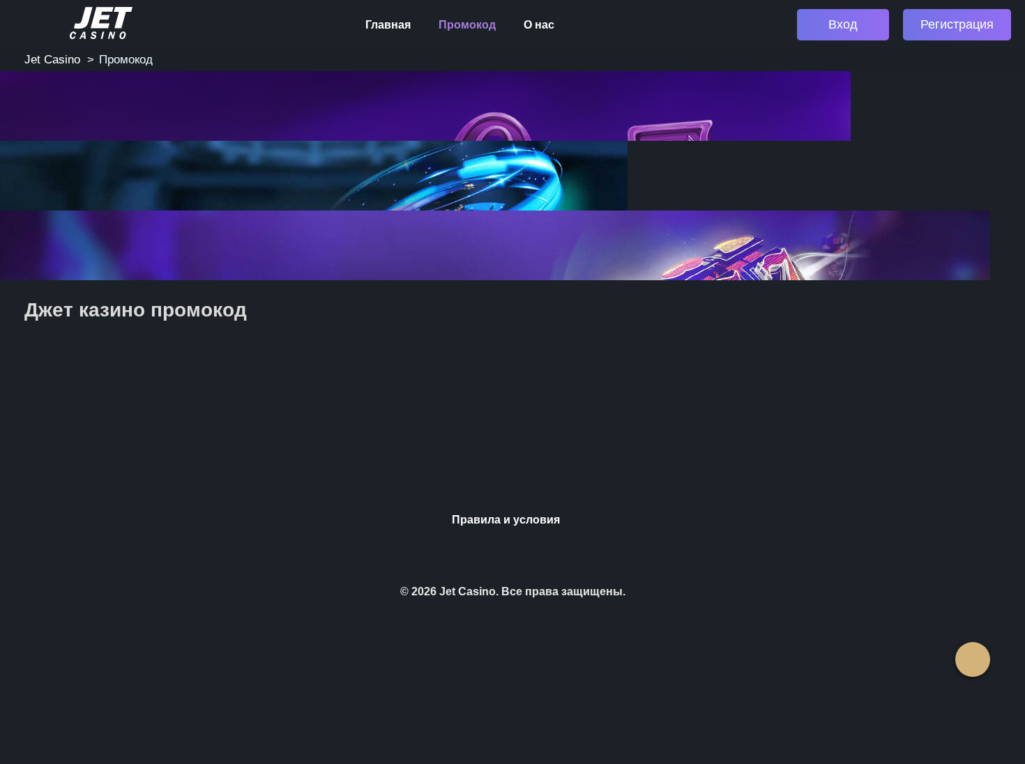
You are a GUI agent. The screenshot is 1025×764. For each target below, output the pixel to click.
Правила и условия (506, 520)
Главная (388, 25)
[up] (972, 659)
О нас (539, 25)
